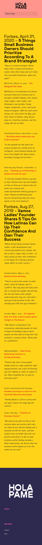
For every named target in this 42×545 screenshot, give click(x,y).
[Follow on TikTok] (21, 519)
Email (5, 534)
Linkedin (6, 530)
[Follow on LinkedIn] (26, 519)
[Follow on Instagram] (16, 519)
